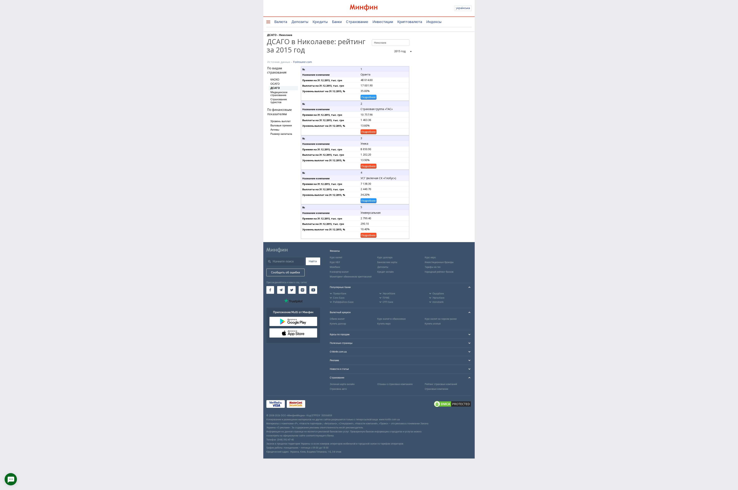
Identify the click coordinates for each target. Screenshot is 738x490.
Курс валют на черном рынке (441, 319)
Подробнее (369, 97)
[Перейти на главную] (369, 8)
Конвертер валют (339, 272)
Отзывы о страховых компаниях (395, 384)
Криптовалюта (409, 22)
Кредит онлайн (385, 272)
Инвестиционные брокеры (439, 262)
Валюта (280, 22)
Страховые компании (436, 389)
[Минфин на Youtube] (313, 290)
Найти (313, 261)
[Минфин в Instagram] (302, 290)
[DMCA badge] (452, 404)
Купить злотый (433, 323)
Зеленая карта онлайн (342, 384)
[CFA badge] (315, 404)
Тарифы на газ (432, 267)
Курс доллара (384, 257)
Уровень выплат (280, 121)
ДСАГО (275, 88)
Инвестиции (382, 22)
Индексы (433, 22)
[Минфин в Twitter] (292, 290)
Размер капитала (281, 133)
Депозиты (299, 22)
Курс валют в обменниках (391, 319)
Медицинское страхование (279, 94)
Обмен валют (337, 319)
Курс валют (336, 257)
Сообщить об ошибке (285, 272)
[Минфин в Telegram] (281, 290)
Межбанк (335, 267)
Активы (274, 129)
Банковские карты (387, 262)
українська (463, 8)
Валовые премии (281, 125)
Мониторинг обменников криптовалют (351, 276)
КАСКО (274, 79)
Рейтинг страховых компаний (441, 384)
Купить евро (384, 323)
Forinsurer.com (302, 62)
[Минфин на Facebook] (270, 290)
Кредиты (320, 22)
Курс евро (430, 257)
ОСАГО (275, 83)
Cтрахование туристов (278, 101)
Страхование (357, 22)
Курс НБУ (335, 262)
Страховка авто (338, 389)
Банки (337, 22)
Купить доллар (338, 323)
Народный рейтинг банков (439, 272)
